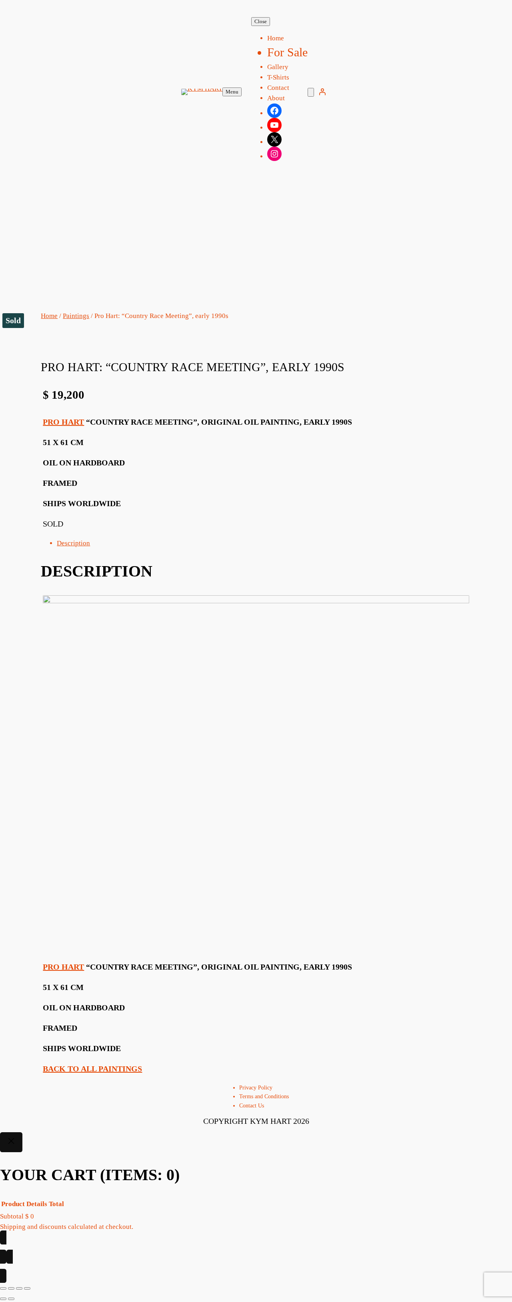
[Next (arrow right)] (11, 1299)
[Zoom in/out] (3, 1288)
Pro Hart (63, 421)
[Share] (19, 1288)
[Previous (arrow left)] (3, 1299)
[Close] (11, 1142)
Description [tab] (73, 543)
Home (49, 316)
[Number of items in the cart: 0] (311, 92)
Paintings (76, 316)
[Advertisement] (256, 247)
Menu (232, 92)
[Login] (322, 91)
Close (260, 21)
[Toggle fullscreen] (11, 1288)
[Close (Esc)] (27, 1288)
